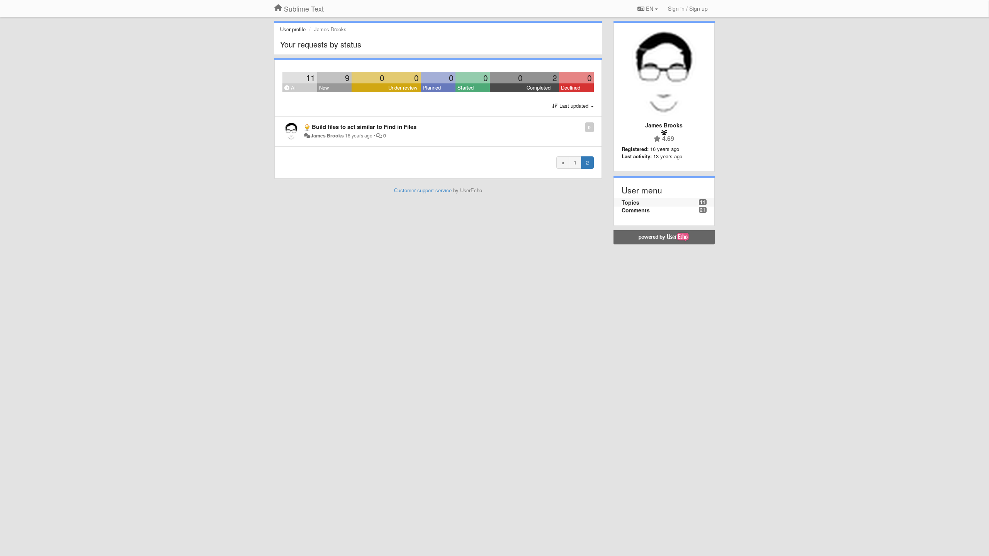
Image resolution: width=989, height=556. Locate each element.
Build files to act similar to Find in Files (364, 126)
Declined (570, 87)
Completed (539, 87)
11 (310, 77)
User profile (293, 29)
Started (465, 87)
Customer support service (423, 190)
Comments (636, 210)
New (324, 87)
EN (649, 8)
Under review (402, 87)
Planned (432, 87)
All (293, 87)
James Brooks (327, 135)
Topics (630, 202)
